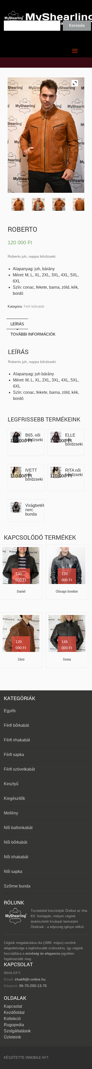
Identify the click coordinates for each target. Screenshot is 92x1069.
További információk (32, 334)
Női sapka (13, 871)
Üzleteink (12, 1037)
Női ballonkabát (18, 827)
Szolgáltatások (17, 1031)
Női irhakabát (16, 857)
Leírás (17, 324)
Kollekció (12, 1018)
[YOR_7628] (38, 204)
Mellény (11, 813)
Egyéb (10, 711)
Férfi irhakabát (17, 740)
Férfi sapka (14, 754)
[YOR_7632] (79, 204)
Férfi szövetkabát (19, 769)
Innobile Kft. (37, 1058)
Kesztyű (11, 784)
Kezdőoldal (14, 1012)
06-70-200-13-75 (32, 986)
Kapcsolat (13, 1006)
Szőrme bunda (17, 886)
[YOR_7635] (58, 204)
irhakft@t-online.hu (30, 979)
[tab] (17, 324)
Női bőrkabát (15, 842)
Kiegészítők (14, 798)
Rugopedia (14, 1025)
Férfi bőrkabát (34, 306)
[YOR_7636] (18, 204)
